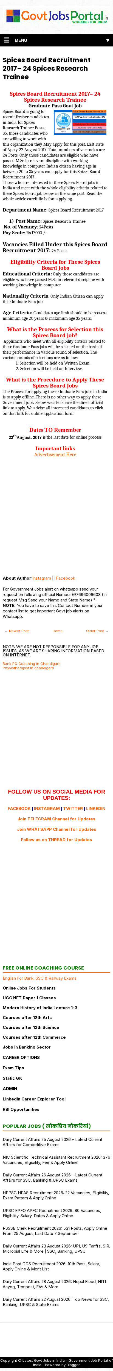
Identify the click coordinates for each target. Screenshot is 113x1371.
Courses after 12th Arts (27, 1017)
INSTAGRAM (47, 808)
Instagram (41, 578)
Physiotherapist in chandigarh (28, 668)
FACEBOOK (19, 808)
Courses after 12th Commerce (34, 1037)
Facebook (65, 578)
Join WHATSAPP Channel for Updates (56, 829)
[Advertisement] (56, 513)
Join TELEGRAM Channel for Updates (56, 818)
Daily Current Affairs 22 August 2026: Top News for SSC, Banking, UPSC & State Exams (56, 1302)
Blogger (73, 1365)
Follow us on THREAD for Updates (56, 839)
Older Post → (97, 631)
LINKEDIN (95, 808)
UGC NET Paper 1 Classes (29, 997)
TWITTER (73, 808)
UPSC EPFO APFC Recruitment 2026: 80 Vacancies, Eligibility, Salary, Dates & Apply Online (52, 1213)
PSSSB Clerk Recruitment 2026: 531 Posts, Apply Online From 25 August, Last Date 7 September (55, 1231)
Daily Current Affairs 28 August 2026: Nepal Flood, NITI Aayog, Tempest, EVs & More (54, 1284)
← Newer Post (16, 631)
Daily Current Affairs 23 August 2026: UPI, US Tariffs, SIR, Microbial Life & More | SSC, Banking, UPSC (56, 1248)
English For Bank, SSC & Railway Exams (40, 978)
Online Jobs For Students (29, 988)
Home (58, 631)
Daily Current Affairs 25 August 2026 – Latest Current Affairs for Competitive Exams (52, 1142)
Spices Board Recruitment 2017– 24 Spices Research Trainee (47, 68)
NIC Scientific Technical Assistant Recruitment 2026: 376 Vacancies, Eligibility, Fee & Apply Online (56, 1160)
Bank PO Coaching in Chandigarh (32, 663)
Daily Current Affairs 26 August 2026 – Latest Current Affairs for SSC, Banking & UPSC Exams (52, 1177)
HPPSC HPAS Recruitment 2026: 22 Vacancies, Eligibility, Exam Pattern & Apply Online (56, 1195)
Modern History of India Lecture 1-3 (40, 1007)
